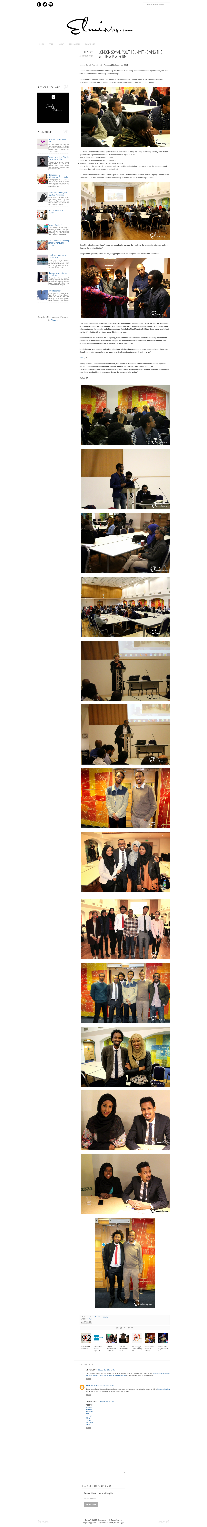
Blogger (54, 320)
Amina (82, 358)
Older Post (167, 1472)
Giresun (89, 1407)
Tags (51, 44)
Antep (88, 1424)
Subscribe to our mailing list (98, 1493)
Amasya (89, 1416)
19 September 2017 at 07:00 (103, 1386)
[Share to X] (87, 1322)
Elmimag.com (102, 1520)
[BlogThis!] (85, 1322)
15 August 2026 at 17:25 (106, 1402)
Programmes (74, 44)
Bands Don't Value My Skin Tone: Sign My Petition (57, 194)
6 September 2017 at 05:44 (107, 1370)
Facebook (39, 4)
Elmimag (96, 1317)
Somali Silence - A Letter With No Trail (57, 256)
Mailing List (90, 44)
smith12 (89, 1386)
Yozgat (88, 1420)
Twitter (45, 4)
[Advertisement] (51, 64)
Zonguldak (90, 1422)
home (41, 44)
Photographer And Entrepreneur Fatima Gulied (58, 176)
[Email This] (82, 1322)
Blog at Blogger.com (89, 1523)
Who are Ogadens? (55, 225)
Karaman (89, 1411)
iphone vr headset (163, 1389)
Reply (89, 1379)
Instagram (50, 4)
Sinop (88, 1418)
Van (87, 1414)
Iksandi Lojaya (119, 1523)
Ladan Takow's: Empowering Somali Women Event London (58, 243)
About (61, 44)
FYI (90, 1319)
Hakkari (89, 1409)
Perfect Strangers (55, 291)
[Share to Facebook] (90, 1322)
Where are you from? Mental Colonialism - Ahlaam (58, 158)
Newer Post (81, 1472)
